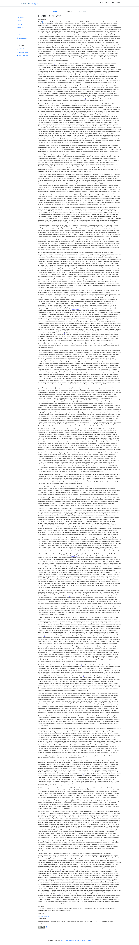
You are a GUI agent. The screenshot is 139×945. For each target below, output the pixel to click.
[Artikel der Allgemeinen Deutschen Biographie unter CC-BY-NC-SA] (42, 927)
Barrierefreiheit (86, 940)
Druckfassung (22, 38)
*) (42, 22)
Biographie (20, 17)
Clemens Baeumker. (44, 916)
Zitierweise (20, 27)
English (118, 2)
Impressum (64, 940)
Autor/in (19, 24)
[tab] (72, 11)
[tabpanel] (69, 472)
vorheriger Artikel (23, 52)
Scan (20, 48)
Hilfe (113, 2)
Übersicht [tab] (56, 11)
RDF (19, 35)
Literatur (19, 20)
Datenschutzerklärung (75, 940)
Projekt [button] (107, 2)
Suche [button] (101, 2)
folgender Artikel (23, 55)
